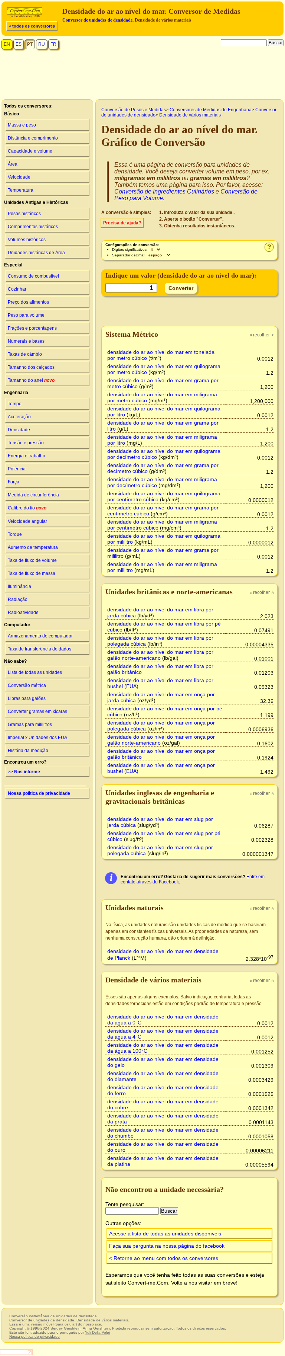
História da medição (28, 750)
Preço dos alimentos (28, 302)
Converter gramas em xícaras (37, 711)
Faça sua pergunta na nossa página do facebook (167, 1246)
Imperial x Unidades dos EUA (37, 737)
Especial (13, 265)
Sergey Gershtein (65, 1328)
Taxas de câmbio (25, 354)
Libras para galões (27, 698)
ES (19, 44)
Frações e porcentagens (32, 328)
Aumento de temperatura (33, 547)
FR (53, 44)
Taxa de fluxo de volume (32, 560)
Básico (11, 113)
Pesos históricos (24, 213)
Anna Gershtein (96, 1328)
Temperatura (20, 190)
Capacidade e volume (30, 151)
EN (7, 44)
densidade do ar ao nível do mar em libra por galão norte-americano (160, 655)
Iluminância (19, 586)
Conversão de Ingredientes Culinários (164, 191)
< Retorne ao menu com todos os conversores (163, 1258)
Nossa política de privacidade (39, 793)
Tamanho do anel (31, 380)
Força (13, 481)
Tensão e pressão (26, 442)
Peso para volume (26, 315)
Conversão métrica (27, 685)
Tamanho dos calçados (31, 367)
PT (30, 44)
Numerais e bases (26, 341)
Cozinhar (17, 289)
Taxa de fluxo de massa (31, 573)
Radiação (17, 599)
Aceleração (19, 416)
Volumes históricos (27, 239)
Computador (17, 624)
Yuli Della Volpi (97, 1332)
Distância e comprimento (33, 138)
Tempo (15, 403)
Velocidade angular (27, 521)
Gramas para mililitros (30, 724)
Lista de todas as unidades (35, 672)
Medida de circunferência (33, 495)
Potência (17, 468)
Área (12, 164)
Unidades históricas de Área (36, 252)
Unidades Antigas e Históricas (36, 202)
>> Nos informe (24, 771)
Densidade (19, 429)
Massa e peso (22, 125)
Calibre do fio (27, 508)
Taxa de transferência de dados (39, 649)
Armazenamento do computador (40, 636)
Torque (15, 534)
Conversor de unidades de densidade (97, 20)
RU (41, 44)
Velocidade (19, 177)
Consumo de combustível (33, 276)
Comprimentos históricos (33, 226)
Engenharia (16, 392)
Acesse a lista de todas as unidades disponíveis (165, 1234)
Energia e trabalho (26, 455)
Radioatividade (23, 612)
